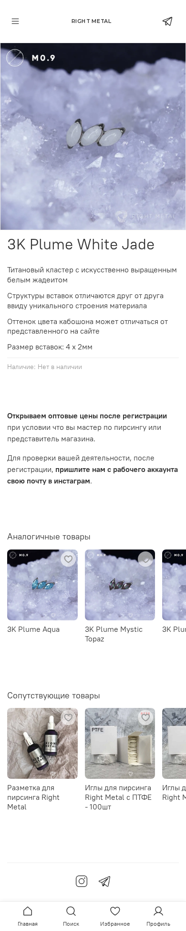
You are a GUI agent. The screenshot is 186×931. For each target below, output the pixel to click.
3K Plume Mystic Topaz (114, 633)
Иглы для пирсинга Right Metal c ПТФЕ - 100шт (118, 797)
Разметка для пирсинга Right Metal (33, 797)
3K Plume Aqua (33, 628)
